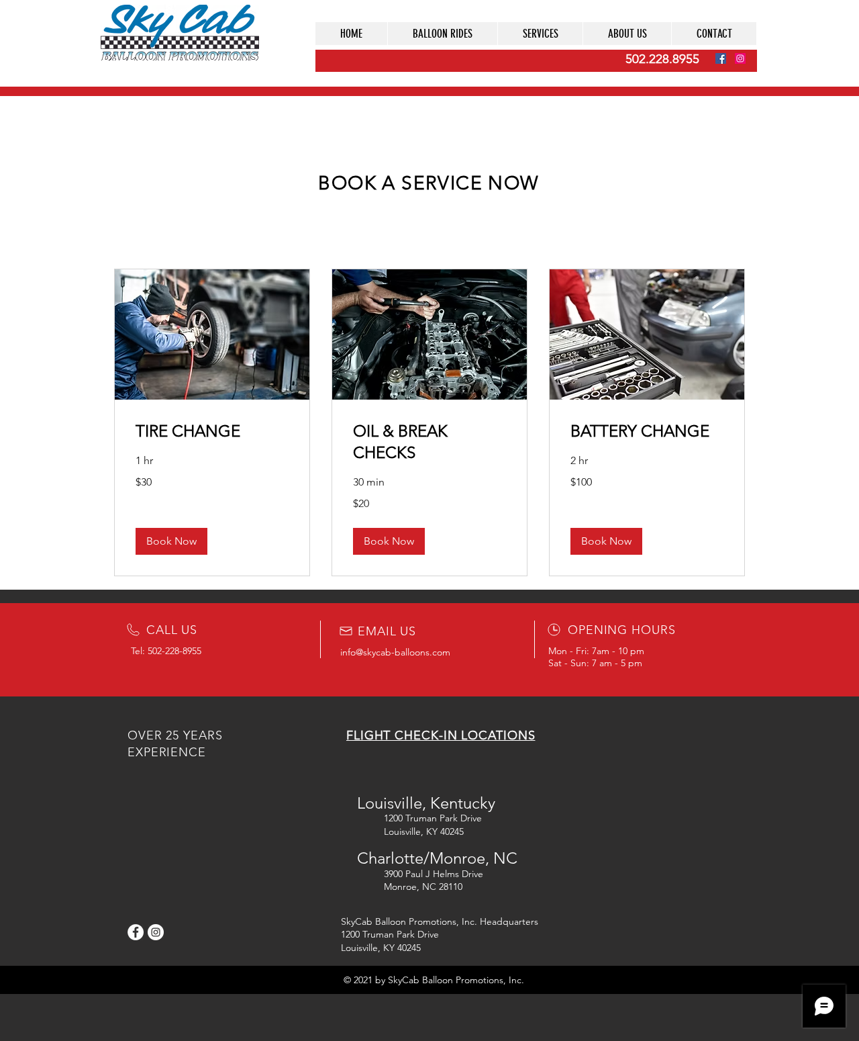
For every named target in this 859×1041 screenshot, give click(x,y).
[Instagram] (740, 58)
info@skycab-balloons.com (395, 652)
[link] (212, 431)
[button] (540, 33)
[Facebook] (720, 58)
